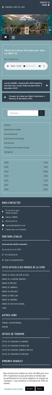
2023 (6, 175)
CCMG (4, 308)
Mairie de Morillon (10, 295)
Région (5, 327)
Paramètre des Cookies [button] (13, 388)
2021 (6, 185)
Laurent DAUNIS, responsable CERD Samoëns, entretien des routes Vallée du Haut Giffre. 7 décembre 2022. (23, 85)
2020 (6, 189)
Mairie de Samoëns (9, 299)
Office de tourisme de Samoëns (15, 341)
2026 (6, 162)
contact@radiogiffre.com (15, 225)
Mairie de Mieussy (9, 283)
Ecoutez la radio (45, 3)
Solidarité (8, 152)
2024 (6, 171)
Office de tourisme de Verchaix (15, 354)
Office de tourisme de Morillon (15, 345)
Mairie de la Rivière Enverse (14, 279)
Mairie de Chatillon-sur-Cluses (15, 275)
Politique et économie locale (16, 147)
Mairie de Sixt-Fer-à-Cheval (13, 304)
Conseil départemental (12, 323)
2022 (6, 180)
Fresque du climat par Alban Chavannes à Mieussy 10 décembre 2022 (27, 97)
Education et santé (12, 129)
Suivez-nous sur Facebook (16, 229)
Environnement (10, 134)
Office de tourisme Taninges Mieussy (17, 350)
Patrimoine (9, 142)
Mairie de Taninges (10, 287)
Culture (7, 125)
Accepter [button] (30, 388)
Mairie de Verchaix (10, 291)
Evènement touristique (14, 138)
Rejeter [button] (39, 388)
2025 (6, 167)
